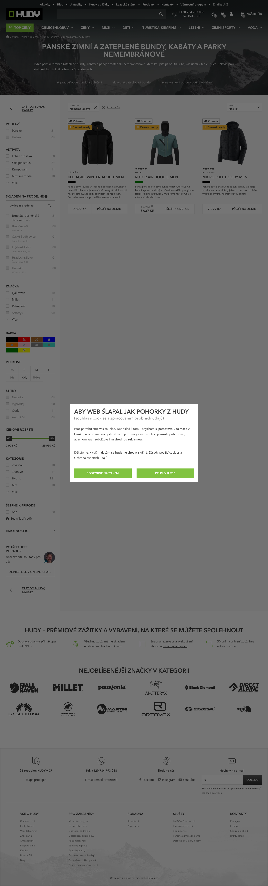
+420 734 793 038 (104, 770)
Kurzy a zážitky (99, 4)
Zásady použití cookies (164, 452)
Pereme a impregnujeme (186, 836)
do (52, 438)
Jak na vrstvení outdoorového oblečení (186, 82)
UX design (115, 878)
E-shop (234, 826)
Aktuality (76, 4)
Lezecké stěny (126, 4)
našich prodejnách (175, 646)
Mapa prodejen (36, 780)
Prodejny (148, 4)
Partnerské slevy (78, 826)
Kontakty (167, 4)
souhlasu (217, 793)
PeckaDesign (151, 878)
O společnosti (27, 821)
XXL (24, 377)
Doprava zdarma (29, 641)
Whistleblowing (28, 831)
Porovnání (213, 14)
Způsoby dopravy (78, 845)
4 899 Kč (144, 206)
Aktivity (45, 4)
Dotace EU (26, 855)
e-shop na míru (132, 878)
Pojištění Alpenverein (184, 821)
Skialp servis (180, 831)
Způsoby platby (77, 850)
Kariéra (24, 850)
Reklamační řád (77, 841)
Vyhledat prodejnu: (22, 205)
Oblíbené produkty (222, 14)
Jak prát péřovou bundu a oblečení (79, 82)
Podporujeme (27, 845)
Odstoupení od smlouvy (81, 836)
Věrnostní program (193, 4)
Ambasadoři (27, 841)
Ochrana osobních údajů (90, 458)
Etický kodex (27, 826)
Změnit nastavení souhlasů (83, 865)
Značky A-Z (220, 4)
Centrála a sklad (239, 831)
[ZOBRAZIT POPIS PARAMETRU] (46, 196)
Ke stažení (133, 821)
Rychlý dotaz (237, 836)
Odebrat (95, 107)
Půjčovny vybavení (183, 826)
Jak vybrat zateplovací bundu (131, 82)
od (8, 438)
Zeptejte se (134, 826)
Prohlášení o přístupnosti (82, 860)
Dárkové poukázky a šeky (187, 841)
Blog (60, 4)
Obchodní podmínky (79, 831)
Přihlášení (231, 14)
